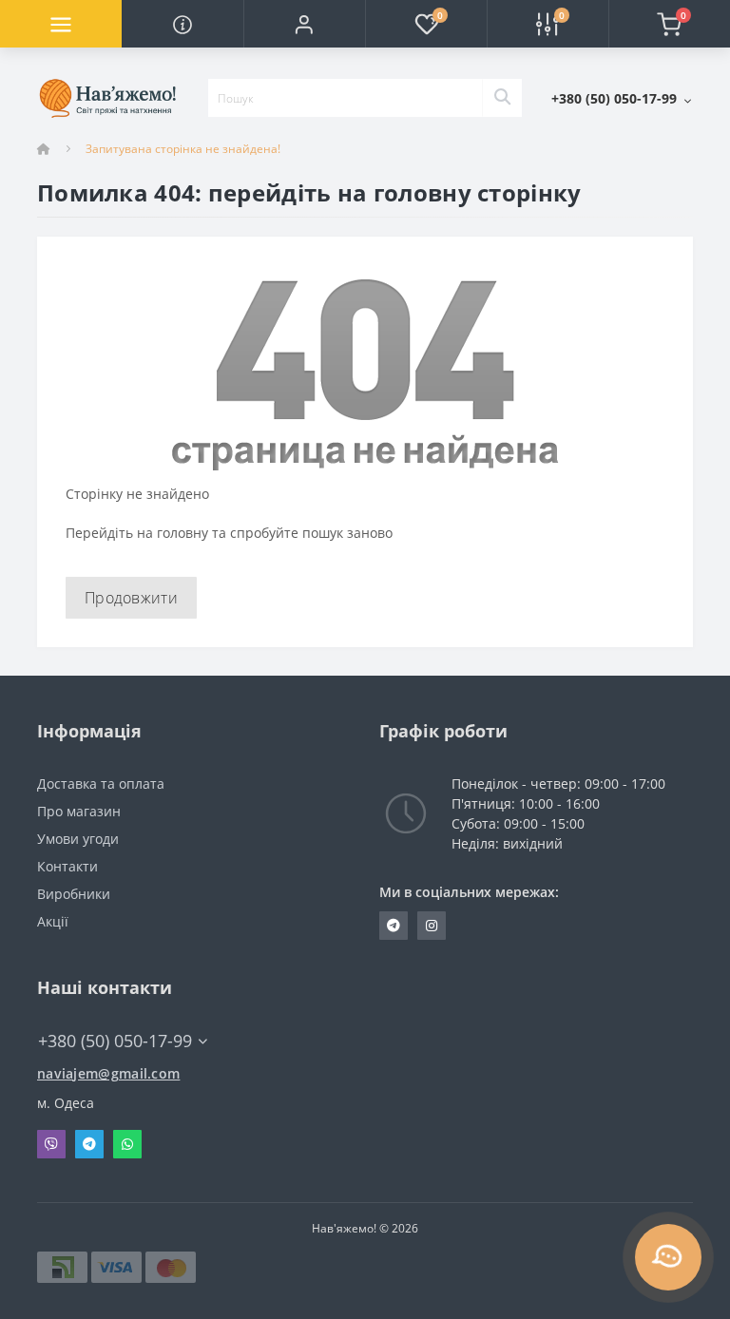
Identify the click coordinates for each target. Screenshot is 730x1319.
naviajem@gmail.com (108, 1073)
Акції (52, 921)
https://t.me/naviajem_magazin (393, 925)
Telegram (89, 1144)
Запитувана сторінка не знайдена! (183, 149)
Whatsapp (127, 1144)
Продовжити (131, 597)
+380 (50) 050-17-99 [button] (115, 1041)
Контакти (67, 866)
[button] (304, 24)
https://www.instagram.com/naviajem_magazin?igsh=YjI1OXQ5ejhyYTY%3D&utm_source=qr (431, 925)
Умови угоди (78, 839)
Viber (51, 1144)
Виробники (73, 894)
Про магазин (79, 811)
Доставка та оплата (100, 783)
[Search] (502, 98)
